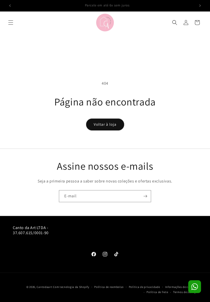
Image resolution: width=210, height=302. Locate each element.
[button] (10, 22)
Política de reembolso (109, 287)
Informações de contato (181, 287)
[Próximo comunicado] (200, 5)
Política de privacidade (144, 287)
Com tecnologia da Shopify (71, 287)
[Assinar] (145, 196)
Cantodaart (44, 287)
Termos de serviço (185, 292)
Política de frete (157, 292)
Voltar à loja (105, 124)
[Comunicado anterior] (10, 5)
